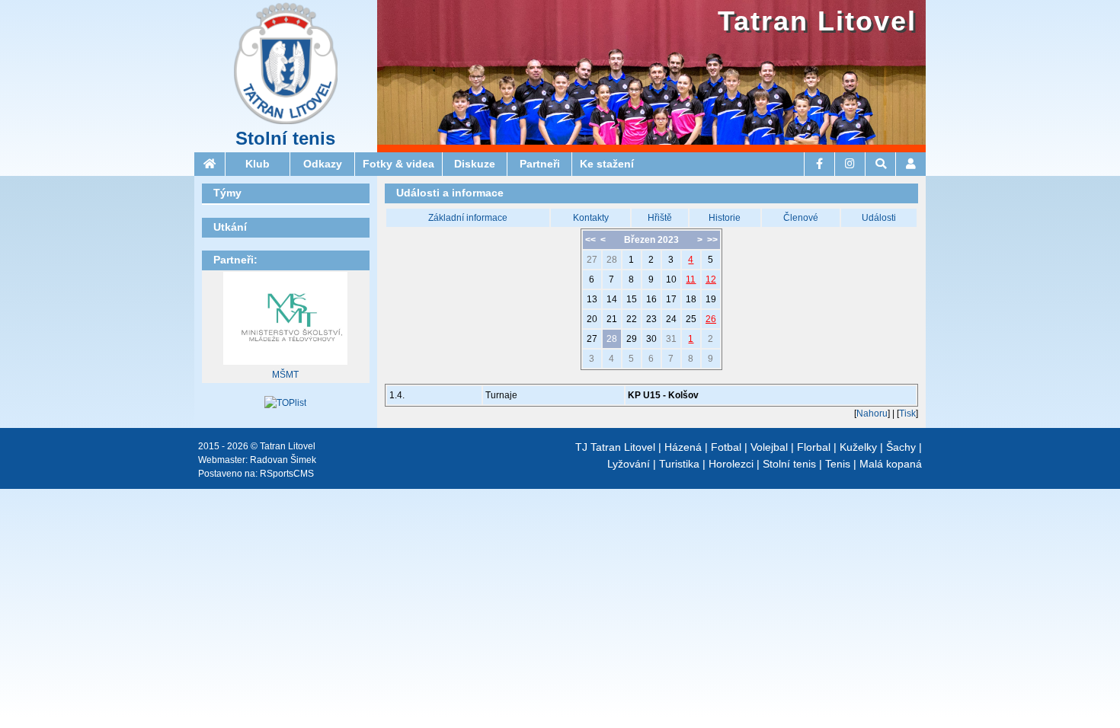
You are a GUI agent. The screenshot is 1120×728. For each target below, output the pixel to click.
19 (711, 299)
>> (712, 240)
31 (671, 339)
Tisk (907, 413)
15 (631, 299)
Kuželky (858, 447)
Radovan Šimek (283, 460)
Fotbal (726, 447)
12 (711, 279)
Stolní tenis (285, 138)
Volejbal (769, 447)
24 (671, 319)
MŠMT (285, 374)
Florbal (813, 447)
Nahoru (872, 413)
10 (671, 279)
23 (651, 319)
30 (651, 339)
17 (671, 299)
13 (592, 299)
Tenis (837, 464)
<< (590, 240)
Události (879, 217)
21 (611, 319)
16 (651, 299)
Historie (725, 217)
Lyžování (628, 464)
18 (691, 299)
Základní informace (467, 217)
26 (711, 319)
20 (592, 319)
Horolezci (731, 464)
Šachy (901, 447)
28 (611, 259)
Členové (800, 217)
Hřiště (660, 217)
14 (611, 299)
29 (631, 339)
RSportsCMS (287, 473)
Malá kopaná (890, 464)
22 (631, 319)
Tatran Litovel (817, 21)
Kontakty (591, 217)
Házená (683, 447)
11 (691, 279)
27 (592, 259)
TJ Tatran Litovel (615, 447)
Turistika (679, 464)
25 (691, 319)
